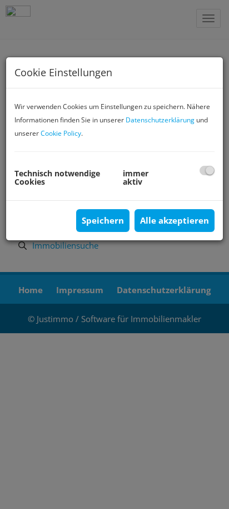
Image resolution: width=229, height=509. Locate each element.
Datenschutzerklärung (160, 120)
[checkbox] (207, 170)
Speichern (103, 220)
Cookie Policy (61, 133)
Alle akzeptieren (174, 220)
